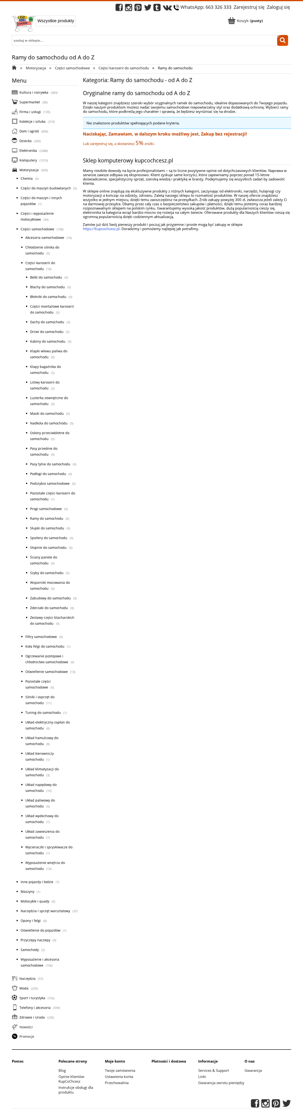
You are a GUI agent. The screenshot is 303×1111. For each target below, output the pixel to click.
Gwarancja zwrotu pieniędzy (221, 1082)
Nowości (26, 1027)
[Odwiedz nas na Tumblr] (156, 8)
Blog (62, 1070)
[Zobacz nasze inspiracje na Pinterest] (138, 8)
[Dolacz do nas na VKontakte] (167, 8)
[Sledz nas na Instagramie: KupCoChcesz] (128, 8)
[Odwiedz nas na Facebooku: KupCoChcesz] (119, 8)
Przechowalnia (117, 1082)
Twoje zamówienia (120, 1070)
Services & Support (213, 1070)
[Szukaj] (282, 40)
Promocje (26, 1036)
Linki (202, 1076)
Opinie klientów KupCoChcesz (71, 1079)
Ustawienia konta (119, 1076)
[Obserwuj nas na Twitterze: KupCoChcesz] (148, 8)
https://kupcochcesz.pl (101, 228)
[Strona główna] (24, 24)
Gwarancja (253, 1070)
